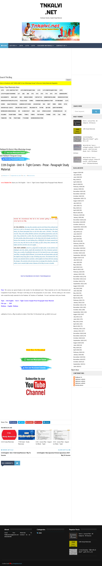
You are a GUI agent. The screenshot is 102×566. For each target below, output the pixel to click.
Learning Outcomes (25, 104)
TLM (59, 114)
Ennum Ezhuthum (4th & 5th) (9, 100)
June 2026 (76, 177)
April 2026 (76, 182)
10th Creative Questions (28, 90)
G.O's (66, 100)
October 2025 (77, 196)
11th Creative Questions (50, 90)
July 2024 (76, 231)
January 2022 (77, 302)
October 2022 (77, 281)
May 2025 (76, 208)
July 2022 (76, 288)
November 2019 (78, 359)
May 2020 (76, 347)
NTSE (65, 104)
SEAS (33, 111)
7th (46, 93)
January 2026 (77, 189)
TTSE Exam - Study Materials (23, 443)
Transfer (3, 118)
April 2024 (76, 239)
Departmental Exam (49, 97)
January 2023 (77, 274)
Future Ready (59, 100)
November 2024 (78, 222)
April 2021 (76, 324)
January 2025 (77, 217)
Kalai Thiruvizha (12, 104)
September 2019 (78, 364)
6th (42, 93)
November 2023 (78, 250)
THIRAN (48, 114)
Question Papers (57, 107)
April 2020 (76, 350)
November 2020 (78, 336)
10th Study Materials (89, 129)
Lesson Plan (36, 104)
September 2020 (78, 340)
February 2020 (77, 352)
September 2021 (78, 312)
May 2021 (76, 321)
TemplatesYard (17, 563)
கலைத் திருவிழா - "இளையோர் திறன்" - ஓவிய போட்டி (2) (90, 139)
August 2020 (77, 343)
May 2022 (76, 293)
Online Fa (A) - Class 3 (7, 107)
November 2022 (78, 279)
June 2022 (76, 291)
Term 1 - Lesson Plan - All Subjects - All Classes (90, 122)
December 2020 (78, 333)
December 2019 (78, 357)
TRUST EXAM (17, 118)
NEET (49, 104)
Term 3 (33, 114)
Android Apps (63, 93)
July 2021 (76, 317)
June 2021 (76, 319)
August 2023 (77, 257)
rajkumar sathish (80, 379)
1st (19, 93)
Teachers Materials (44, 45)
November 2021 (78, 307)
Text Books (40, 114)
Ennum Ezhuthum (63, 97)
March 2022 (76, 298)
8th (51, 93)
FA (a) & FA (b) (23, 100)
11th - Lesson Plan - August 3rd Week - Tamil (44, 443)
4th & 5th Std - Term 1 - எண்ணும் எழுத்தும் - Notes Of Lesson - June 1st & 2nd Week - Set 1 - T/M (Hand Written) (86, 149)
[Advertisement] (35, 62)
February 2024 (77, 243)
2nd (23, 93)
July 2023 (76, 260)
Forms (31, 100)
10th (21, 45)
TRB (10, 118)
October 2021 (77, 310)
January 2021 (77, 331)
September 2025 (78, 198)
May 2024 (76, 236)
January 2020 (77, 354)
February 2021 (77, 328)
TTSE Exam (25, 118)
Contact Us (60, 45)
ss (65, 111)
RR (19, 111)
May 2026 (76, 179)
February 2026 (77, 186)
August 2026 (77, 172)
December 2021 (78, 305)
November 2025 (78, 194)
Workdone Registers (37, 118)
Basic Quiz (14, 97)
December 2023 (78, 248)
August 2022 (77, 286)
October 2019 (77, 362)
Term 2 (26, 114)
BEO (21, 97)
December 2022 (78, 276)
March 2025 (76, 212)
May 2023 (76, 265)
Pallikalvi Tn (33, 107)
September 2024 (78, 227)
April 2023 (76, 267)
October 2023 (77, 253)
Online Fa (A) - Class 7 (21, 107)
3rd (28, 93)
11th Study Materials (7, 442)
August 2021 (77, 314)
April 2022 (76, 295)
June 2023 (76, 262)
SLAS (38, 111)
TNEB (64, 114)
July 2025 (76, 203)
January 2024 (77, 246)
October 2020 (77, 338)
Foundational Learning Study (44, 100)
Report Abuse (75, 370)
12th (33, 45)
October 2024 (77, 224)
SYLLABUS (3, 114)
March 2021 (76, 326)
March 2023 (76, 269)
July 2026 (76, 175)
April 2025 (76, 210)
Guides (3, 104)
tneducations (79, 385)
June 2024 (76, 234)
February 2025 (77, 215)
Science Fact (26, 111)
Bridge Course (28, 97)
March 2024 (76, 241)
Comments (31, 175)
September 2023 (78, 255)
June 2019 (76, 366)
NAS (44, 104)
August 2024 (77, 229)
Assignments (5, 97)
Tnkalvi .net (51, 9)
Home (5, 45)
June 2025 (76, 205)
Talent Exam (12, 114)
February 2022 (77, 300)
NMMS (60, 104)
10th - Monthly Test (12, 90)
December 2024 (78, 220)
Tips (54, 114)
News (54, 104)
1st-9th (12, 45)
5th (37, 93)
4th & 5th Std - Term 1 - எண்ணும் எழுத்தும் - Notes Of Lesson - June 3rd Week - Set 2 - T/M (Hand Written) (91, 160)
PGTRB (41, 107)
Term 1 (20, 114)
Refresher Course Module (8, 111)
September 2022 (78, 283)
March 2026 (76, 184)
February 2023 (77, 272)
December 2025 (78, 191)
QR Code (48, 107)
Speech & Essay (46, 111)
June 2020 (76, 345)
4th (32, 93)
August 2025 (77, 201)
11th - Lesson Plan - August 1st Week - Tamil (61, 443)
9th (56, 93)
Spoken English (57, 111)
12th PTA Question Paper (8, 93)
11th (27, 45)
